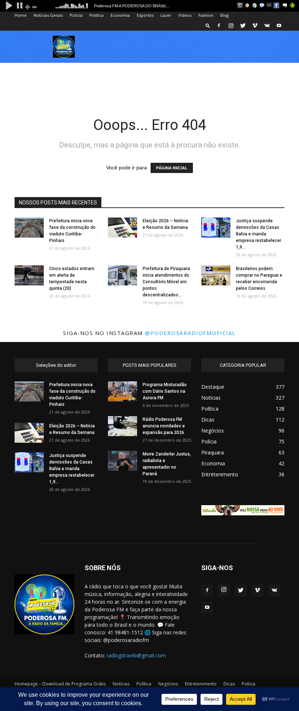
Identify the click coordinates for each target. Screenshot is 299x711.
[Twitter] (242, 25)
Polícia (76, 15)
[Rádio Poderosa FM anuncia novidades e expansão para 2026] (122, 426)
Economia (120, 15)
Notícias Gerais (48, 15)
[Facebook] (218, 25)
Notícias (121, 684)
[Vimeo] (254, 25)
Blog (224, 15)
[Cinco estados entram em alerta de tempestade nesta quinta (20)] (29, 275)
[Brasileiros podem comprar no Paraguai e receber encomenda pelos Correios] (215, 275)
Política (96, 15)
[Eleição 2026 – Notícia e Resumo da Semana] (122, 228)
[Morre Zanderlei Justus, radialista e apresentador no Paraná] (122, 461)
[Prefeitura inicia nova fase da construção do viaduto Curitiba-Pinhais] (29, 228)
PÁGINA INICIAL (171, 168)
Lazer (165, 15)
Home (21, 15)
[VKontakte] (266, 25)
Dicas (229, 684)
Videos (184, 15)
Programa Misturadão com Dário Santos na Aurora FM (165, 391)
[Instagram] (230, 25)
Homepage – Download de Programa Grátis (60, 684)
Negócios (168, 684)
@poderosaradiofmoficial (190, 333)
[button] (207, 25)
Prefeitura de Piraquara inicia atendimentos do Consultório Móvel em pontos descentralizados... (166, 281)
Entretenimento (201, 684)
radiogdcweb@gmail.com (136, 655)
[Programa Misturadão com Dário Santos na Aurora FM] (122, 391)
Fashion (205, 15)
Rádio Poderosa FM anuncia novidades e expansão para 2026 (164, 426)
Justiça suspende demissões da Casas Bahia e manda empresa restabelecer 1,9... (258, 234)
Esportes (145, 15)
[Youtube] (278, 25)
